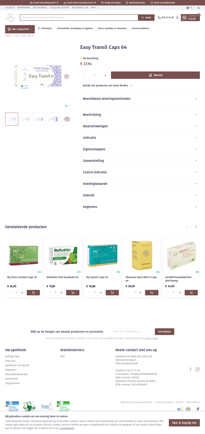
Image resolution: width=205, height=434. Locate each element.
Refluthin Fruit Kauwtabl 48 (62, 277)
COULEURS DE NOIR (59, 8)
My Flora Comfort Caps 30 (22, 277)
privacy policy (151, 338)
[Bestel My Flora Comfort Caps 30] (33, 292)
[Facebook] (190, 369)
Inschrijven (164, 331)
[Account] (177, 17)
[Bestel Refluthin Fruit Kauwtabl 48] (72, 292)
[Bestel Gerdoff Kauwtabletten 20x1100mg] (191, 292)
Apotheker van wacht (17, 365)
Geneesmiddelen (140, 28)
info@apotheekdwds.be (143, 374)
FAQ (62, 356)
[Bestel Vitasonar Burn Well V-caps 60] (151, 292)
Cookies (179, 402)
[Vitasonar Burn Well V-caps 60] (142, 255)
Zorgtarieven (12, 383)
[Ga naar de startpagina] (11, 17)
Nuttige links (12, 356)
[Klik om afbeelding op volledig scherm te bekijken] (37, 76)
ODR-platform (193, 402)
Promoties (46, 28)
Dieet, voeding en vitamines (112, 28)
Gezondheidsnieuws (16, 374)
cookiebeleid (67, 428)
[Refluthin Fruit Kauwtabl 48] (63, 255)
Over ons (10, 361)
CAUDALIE (10, 8)
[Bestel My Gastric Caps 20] (112, 292)
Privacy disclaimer (164, 402)
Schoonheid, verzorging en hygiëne (75, 28)
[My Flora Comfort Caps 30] (23, 255)
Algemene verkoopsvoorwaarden (136, 402)
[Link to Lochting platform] (198, 409)
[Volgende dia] (196, 227)
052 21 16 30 (133, 370)
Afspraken (10, 370)
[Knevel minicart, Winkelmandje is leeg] (184, 17)
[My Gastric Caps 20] (102, 255)
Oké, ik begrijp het (184, 423)
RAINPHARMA (23, 8)
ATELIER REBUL (40, 8)
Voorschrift (11, 379)
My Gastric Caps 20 (97, 277)
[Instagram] (197, 369)
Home (8, 36)
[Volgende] (66, 76)
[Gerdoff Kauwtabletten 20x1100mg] (181, 255)
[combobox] (79, 17)
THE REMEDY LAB (80, 8)
